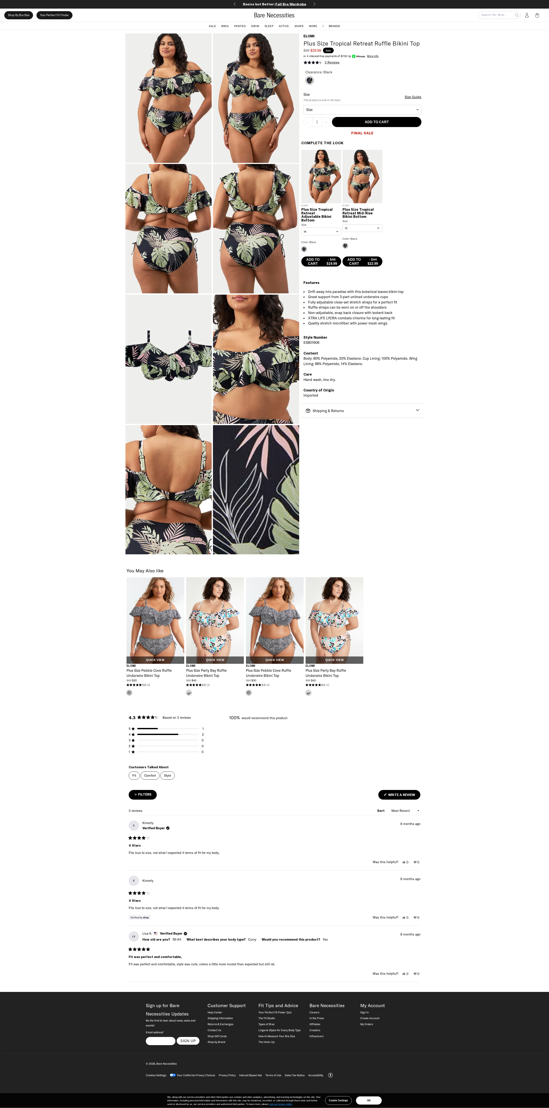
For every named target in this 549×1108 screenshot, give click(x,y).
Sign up (188, 1041)
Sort (381, 811)
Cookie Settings (338, 1100)
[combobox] (362, 109)
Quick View (155, 660)
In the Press (316, 1018)
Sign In (364, 1012)
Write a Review (403, 796)
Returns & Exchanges (220, 1024)
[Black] (309, 83)
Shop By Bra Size (18, 15)
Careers (314, 1012)
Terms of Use (273, 1075)
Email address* (155, 1032)
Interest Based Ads (250, 1075)
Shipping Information (220, 1018)
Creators (314, 1030)
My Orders (366, 1024)
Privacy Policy (227, 1075)
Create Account (369, 1018)
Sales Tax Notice (295, 1075)
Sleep (269, 25)
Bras (225, 25)
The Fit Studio (266, 1018)
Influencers (316, 1036)
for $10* (274, 4)
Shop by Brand (216, 1042)
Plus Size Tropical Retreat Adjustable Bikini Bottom (317, 215)
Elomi (309, 36)
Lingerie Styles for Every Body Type (279, 1030)
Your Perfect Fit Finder (54, 15)
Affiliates (314, 1024)
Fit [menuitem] (134, 775)
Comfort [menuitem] (150, 775)
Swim (255, 25)
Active (284, 25)
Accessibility (315, 1075)
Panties (240, 25)
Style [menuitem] (167, 775)
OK (369, 1100)
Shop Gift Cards (217, 1036)
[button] (538, 15)
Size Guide (413, 97)
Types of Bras (266, 1024)
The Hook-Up (266, 1042)
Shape (299, 25)
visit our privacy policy (280, 1104)
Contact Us (214, 1030)
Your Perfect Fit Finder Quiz (275, 1012)
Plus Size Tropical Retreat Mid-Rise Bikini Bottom (358, 213)
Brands (334, 25)
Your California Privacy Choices (196, 1075)
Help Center (215, 1012)
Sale (212, 25)
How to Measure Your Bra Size (276, 1036)
